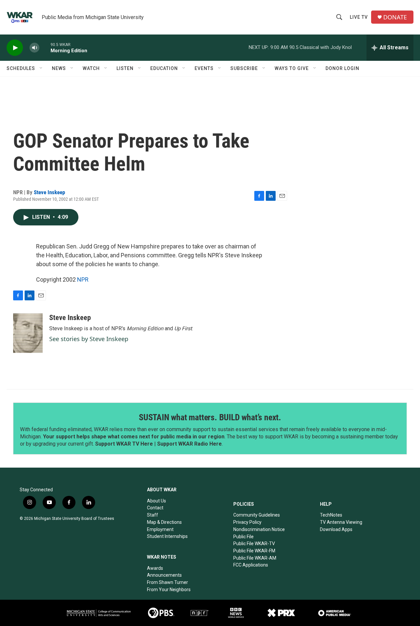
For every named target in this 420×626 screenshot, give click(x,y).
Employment (160, 529)
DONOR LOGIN (342, 68)
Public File (243, 536)
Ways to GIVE (292, 68)
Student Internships (167, 536)
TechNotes (331, 515)
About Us (156, 500)
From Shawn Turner (167, 582)
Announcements (164, 575)
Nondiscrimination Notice (259, 529)
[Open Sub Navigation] (41, 68)
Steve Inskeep (49, 192)
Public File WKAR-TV (254, 543)
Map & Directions (164, 522)
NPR (83, 279)
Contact (155, 507)
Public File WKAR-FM (254, 550)
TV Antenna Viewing (341, 522)
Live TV (359, 17)
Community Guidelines (256, 515)
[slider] (45, 47)
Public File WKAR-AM (254, 558)
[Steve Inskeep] (28, 333)
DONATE (395, 17)
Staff (152, 515)
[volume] (34, 47)
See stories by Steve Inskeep (88, 339)
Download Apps (336, 529)
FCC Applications (250, 565)
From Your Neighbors (169, 589)
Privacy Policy (247, 522)
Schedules (21, 68)
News (59, 68)
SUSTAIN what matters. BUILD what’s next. (210, 417)
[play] (15, 48)
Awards (155, 568)
